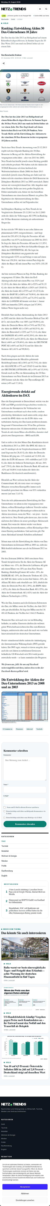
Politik (3, 866)
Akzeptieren (25, 1187)
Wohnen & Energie (9, 856)
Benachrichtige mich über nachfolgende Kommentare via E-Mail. (26, 812)
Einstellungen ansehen (25, 1200)
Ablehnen (25, 1193)
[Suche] (46, 8)
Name (6, 784)
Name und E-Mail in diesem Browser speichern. (23, 807)
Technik (39, 729)
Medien (4, 861)
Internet (30, 729)
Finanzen (19, 729)
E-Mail (6, 796)
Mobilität (5, 851)
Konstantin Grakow (13, 55)
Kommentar (7, 755)
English (4, 875)
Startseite (5, 19)
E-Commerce (7, 729)
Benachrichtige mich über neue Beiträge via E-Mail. (24, 817)
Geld (13, 19)
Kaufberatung (7, 871)
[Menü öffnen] (39, 8)
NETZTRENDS (13, 9)
